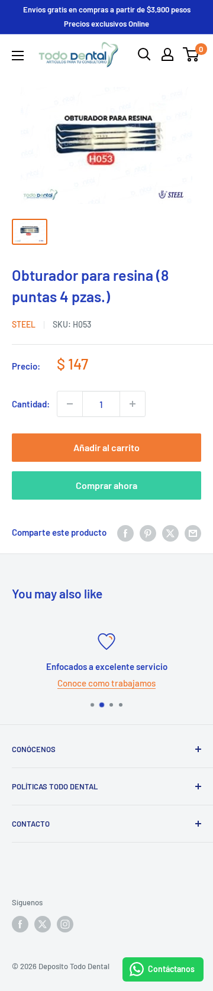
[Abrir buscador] (144, 54)
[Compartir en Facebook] (125, 532)
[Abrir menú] (18, 55)
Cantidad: (31, 404)
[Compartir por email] (193, 532)
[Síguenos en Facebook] (20, 924)
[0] (191, 54)
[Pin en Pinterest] (148, 532)
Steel (24, 324)
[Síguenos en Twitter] (42, 924)
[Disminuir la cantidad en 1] (69, 403)
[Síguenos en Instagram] (65, 924)
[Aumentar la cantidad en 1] (132, 403)
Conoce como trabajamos (106, 683)
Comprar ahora (106, 485)
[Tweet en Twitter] (170, 532)
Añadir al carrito (106, 447)
